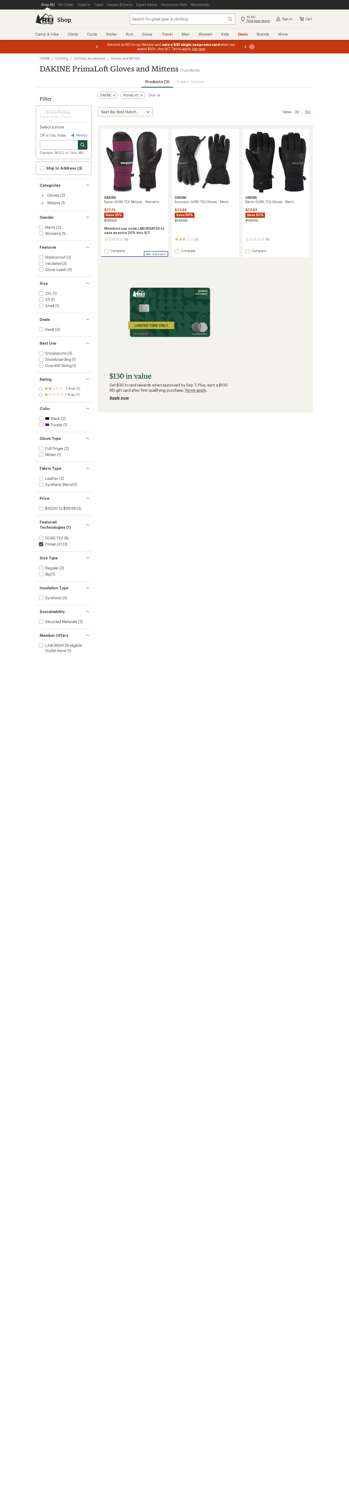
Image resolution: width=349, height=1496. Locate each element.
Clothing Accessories (89, 58)
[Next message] (245, 47)
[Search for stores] (82, 145)
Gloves (53, 195)
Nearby (81, 135)
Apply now (119, 397)
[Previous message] (97, 47)
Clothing (61, 58)
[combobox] (182, 19)
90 (307, 111)
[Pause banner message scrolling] (251, 47)
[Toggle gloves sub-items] (42, 196)
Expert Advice (190, 81)
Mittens (53, 202)
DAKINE (45, 58)
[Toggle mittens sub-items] (42, 203)
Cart (309, 19)
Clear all (154, 95)
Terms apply (195, 390)
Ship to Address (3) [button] (63, 168)
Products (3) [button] (157, 81)
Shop (64, 19)
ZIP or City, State (53, 135)
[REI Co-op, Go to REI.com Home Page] (44, 19)
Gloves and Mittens (125, 58)
